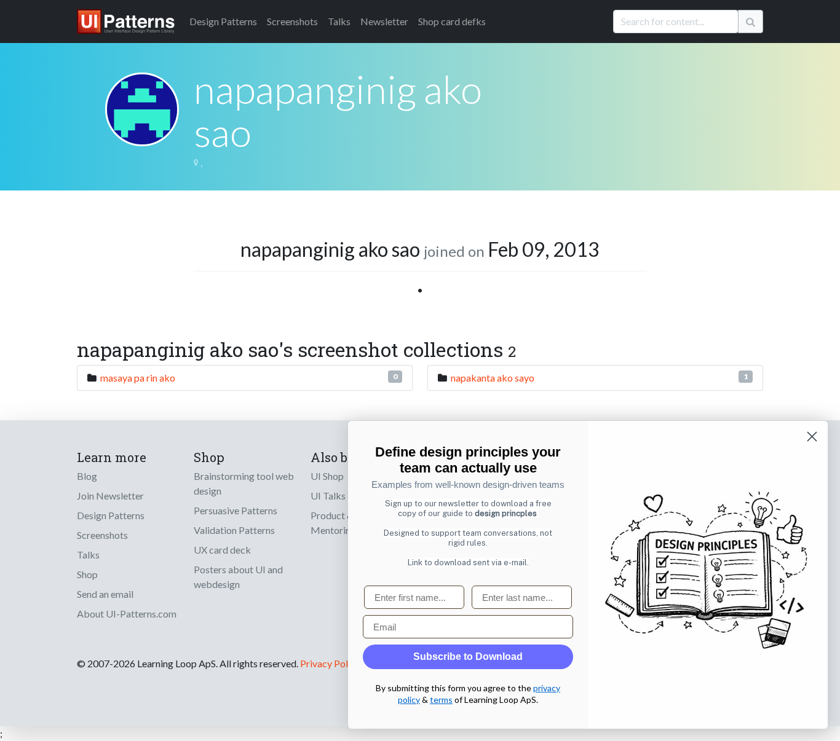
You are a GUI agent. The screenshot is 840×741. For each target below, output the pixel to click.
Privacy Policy (330, 663)
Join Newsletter (110, 495)
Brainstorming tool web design (244, 483)
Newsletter (384, 21)
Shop (87, 574)
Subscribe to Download (468, 656)
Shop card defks (452, 21)
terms (441, 699)
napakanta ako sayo (492, 377)
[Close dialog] (812, 436)
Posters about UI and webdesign (238, 576)
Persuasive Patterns (235, 510)
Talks (339, 21)
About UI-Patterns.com (126, 613)
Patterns (223, 21)
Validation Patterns (234, 530)
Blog (87, 476)
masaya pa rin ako (137, 377)
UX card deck (222, 549)
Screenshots (292, 21)
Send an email (105, 594)
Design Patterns (111, 515)
